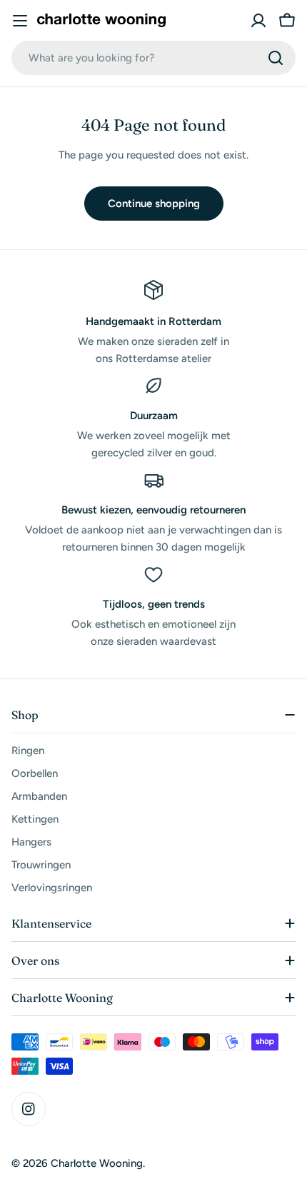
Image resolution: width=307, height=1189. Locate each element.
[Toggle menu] (20, 20)
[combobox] (153, 58)
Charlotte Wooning (97, 1163)
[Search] (275, 57)
